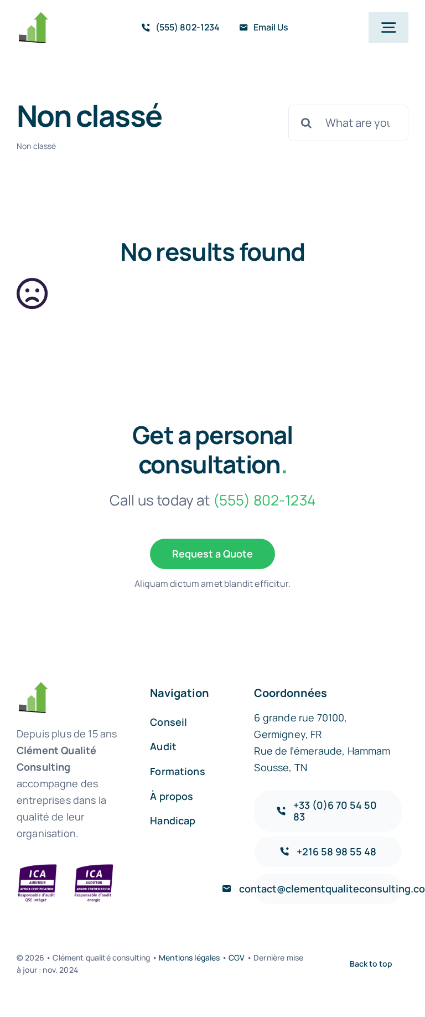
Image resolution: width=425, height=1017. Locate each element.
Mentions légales (188, 957)
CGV (237, 957)
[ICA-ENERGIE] (94, 867)
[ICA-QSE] (37, 867)
